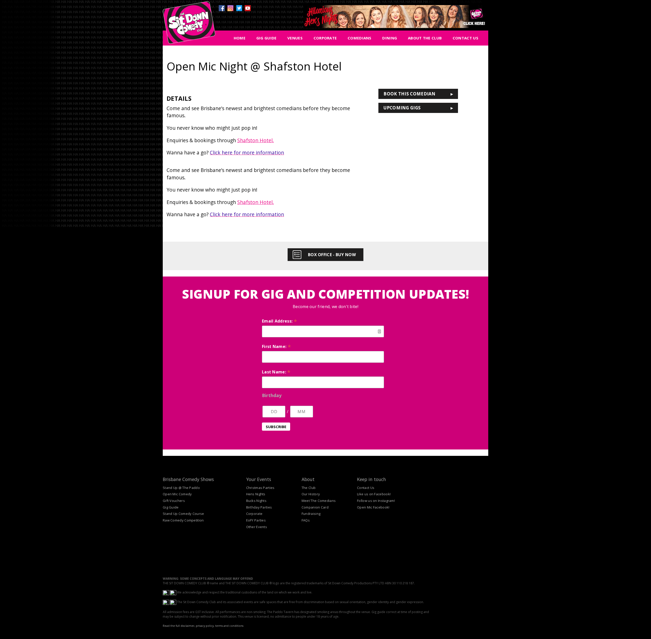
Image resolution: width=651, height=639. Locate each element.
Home (239, 37)
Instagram (230, 8)
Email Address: (279, 321)
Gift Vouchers (174, 500)
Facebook (222, 8)
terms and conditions (229, 626)
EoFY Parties (256, 520)
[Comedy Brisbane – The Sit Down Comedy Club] (189, 24)
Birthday (272, 395)
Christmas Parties (260, 487)
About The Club (425, 37)
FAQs (306, 520)
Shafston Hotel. (255, 140)
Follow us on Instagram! (376, 500)
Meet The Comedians (319, 500)
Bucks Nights (256, 500)
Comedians (360, 37)
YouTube (248, 8)
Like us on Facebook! (374, 494)
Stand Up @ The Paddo (181, 487)
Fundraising (311, 513)
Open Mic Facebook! (373, 507)
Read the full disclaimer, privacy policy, (188, 626)
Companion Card (315, 507)
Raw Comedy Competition (183, 520)
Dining (389, 37)
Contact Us (465, 37)
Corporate (325, 37)
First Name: (276, 346)
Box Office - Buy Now (332, 254)
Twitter (239, 8)
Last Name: (276, 372)
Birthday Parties (259, 507)
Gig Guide (266, 37)
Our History (311, 494)
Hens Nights (255, 494)
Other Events (256, 527)
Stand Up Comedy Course (183, 513)
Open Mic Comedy (177, 494)
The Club (309, 487)
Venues (295, 37)
